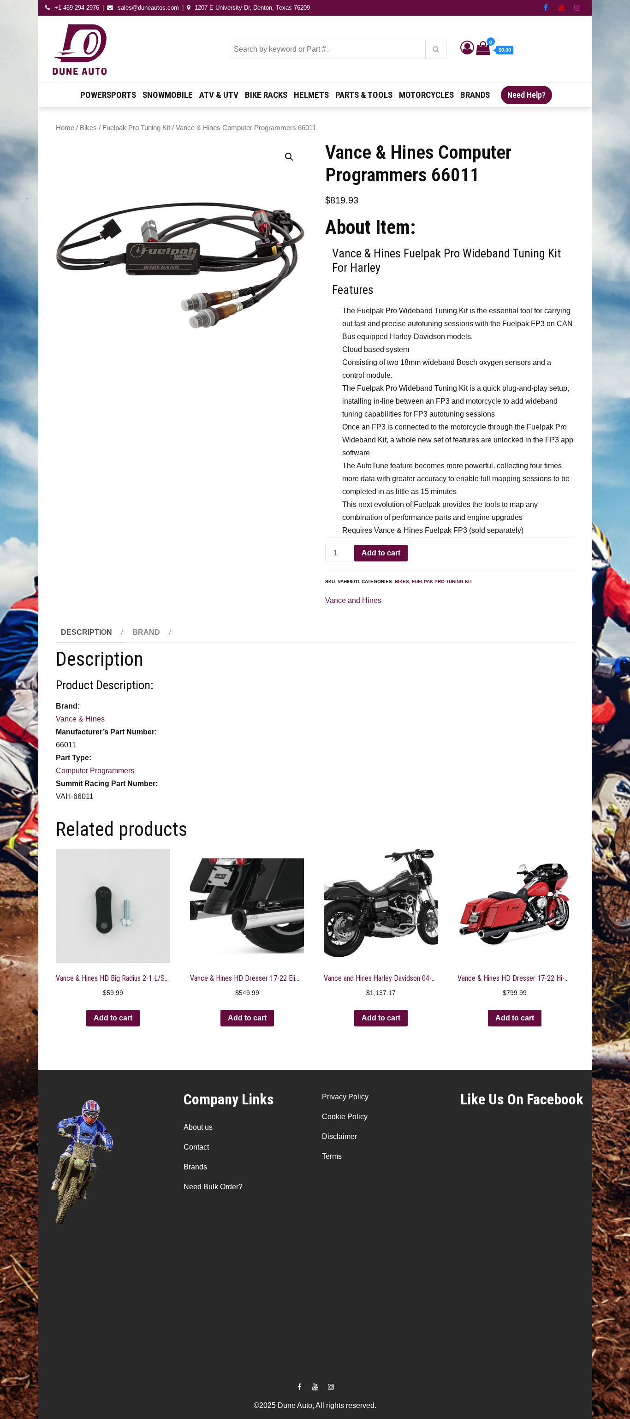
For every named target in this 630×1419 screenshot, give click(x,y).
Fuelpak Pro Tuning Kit (136, 127)
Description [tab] (86, 632)
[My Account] (467, 49)
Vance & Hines (80, 719)
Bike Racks (266, 94)
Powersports (108, 94)
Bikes (88, 127)
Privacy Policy (345, 1097)
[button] (289, 157)
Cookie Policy (345, 1117)
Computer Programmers (95, 771)
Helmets (311, 94)
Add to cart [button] (113, 1018)
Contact (196, 1147)
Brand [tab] (146, 632)
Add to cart (381, 553)
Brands (475, 94)
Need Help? (526, 95)
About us (198, 1127)
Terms (332, 1156)
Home (65, 127)
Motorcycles (426, 94)
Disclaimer (339, 1136)
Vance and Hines (353, 600)
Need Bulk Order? (213, 1187)
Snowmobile (168, 94)
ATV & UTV (218, 94)
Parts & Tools (363, 94)
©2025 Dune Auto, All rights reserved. (315, 1405)
